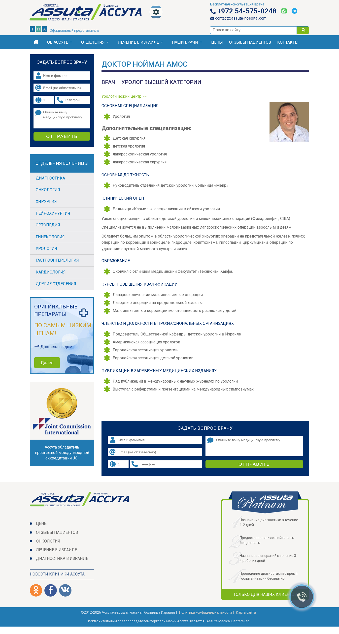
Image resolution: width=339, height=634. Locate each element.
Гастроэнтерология (57, 260)
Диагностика (50, 178)
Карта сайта (246, 612)
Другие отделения (56, 283)
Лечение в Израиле (138, 42)
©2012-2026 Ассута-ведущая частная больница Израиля (128, 612)
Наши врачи (185, 42)
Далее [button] (47, 362)
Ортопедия (48, 225)
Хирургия (46, 201)
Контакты (288, 42)
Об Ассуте (57, 42)
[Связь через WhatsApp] (284, 11)
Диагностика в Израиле (62, 558)
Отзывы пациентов (250, 42)
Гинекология (50, 237)
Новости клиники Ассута (57, 574)
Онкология (48, 189)
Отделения (93, 42)
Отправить (254, 464)
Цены (217, 42)
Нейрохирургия (53, 213)
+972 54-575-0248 (246, 11)
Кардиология (51, 272)
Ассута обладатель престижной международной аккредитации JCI (62, 452)
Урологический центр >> (124, 96)
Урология (46, 248)
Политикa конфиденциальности (205, 612)
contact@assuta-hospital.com (240, 18)
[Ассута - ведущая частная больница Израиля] (89, 13)
